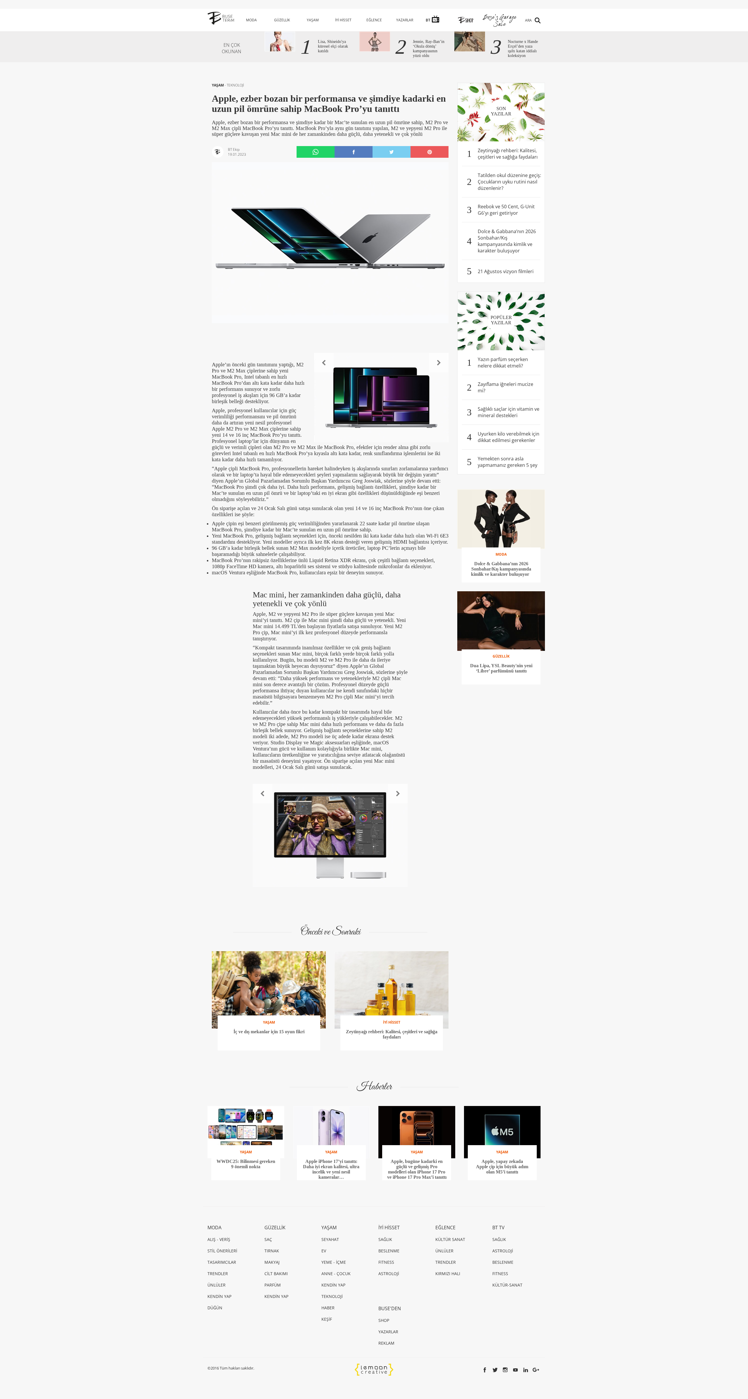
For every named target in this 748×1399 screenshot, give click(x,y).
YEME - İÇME (333, 1262)
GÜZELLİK (282, 20)
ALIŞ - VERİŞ (218, 1239)
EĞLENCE (374, 20)
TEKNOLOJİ (235, 85)
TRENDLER (217, 1273)
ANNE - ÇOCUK (336, 1273)
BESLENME (388, 1251)
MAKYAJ (272, 1262)
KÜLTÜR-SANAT (507, 1285)
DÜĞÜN (214, 1307)
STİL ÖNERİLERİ (222, 1251)
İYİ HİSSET (343, 20)
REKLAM (386, 1343)
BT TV (498, 1227)
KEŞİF (326, 1319)
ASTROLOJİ (388, 1273)
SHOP (383, 1320)
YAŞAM (313, 20)
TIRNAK (271, 1251)
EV (323, 1251)
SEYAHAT (330, 1239)
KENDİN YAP (219, 1296)
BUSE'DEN (389, 1308)
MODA (251, 20)
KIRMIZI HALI (447, 1273)
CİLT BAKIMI (276, 1273)
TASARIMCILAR (221, 1262)
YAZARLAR (404, 20)
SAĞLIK (385, 1239)
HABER (328, 1307)
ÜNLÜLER (216, 1285)
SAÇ (268, 1239)
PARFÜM (272, 1285)
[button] (324, 362)
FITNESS (386, 1262)
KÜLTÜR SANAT (450, 1239)
